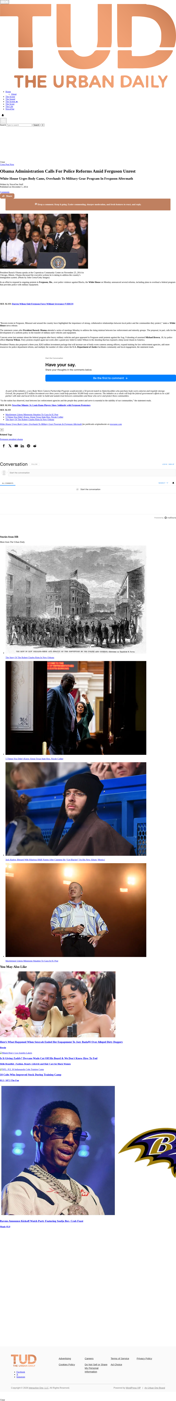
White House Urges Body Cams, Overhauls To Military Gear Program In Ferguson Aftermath (41, 424)
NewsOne (10, 109)
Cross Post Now (7, 164)
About (13, 94)
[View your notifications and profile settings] (3, 115)
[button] (88, 162)
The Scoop (10, 96)
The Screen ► (12, 101)
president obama (16, 439)
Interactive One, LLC (39, 1388)
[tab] (7, 483)
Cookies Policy (67, 1364)
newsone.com (116, 424)
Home (8, 92)
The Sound (10, 99)
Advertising (65, 1358)
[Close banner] (168, 200)
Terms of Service (120, 1358)
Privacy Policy (144, 1358)
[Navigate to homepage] (88, 46)
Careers (89, 1358)
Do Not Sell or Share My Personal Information (96, 1368)
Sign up (171, 464)
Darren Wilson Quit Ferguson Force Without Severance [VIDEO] (42, 304)
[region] (88, 490)
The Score (10, 104)
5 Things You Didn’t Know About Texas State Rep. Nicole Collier (34, 417)
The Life (9, 106)
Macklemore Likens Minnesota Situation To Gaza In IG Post (32, 414)
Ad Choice (116, 1364)
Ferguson (4, 439)
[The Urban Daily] (23, 1366)
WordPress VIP (133, 1388)
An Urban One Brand (155, 1388)
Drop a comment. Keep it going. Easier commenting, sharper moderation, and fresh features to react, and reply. (89, 204)
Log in (164, 464)
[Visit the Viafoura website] (170, 518)
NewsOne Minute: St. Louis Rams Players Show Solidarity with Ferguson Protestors (51, 405)
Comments (4, 192)
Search (3, 125)
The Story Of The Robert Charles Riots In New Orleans (30, 419)
